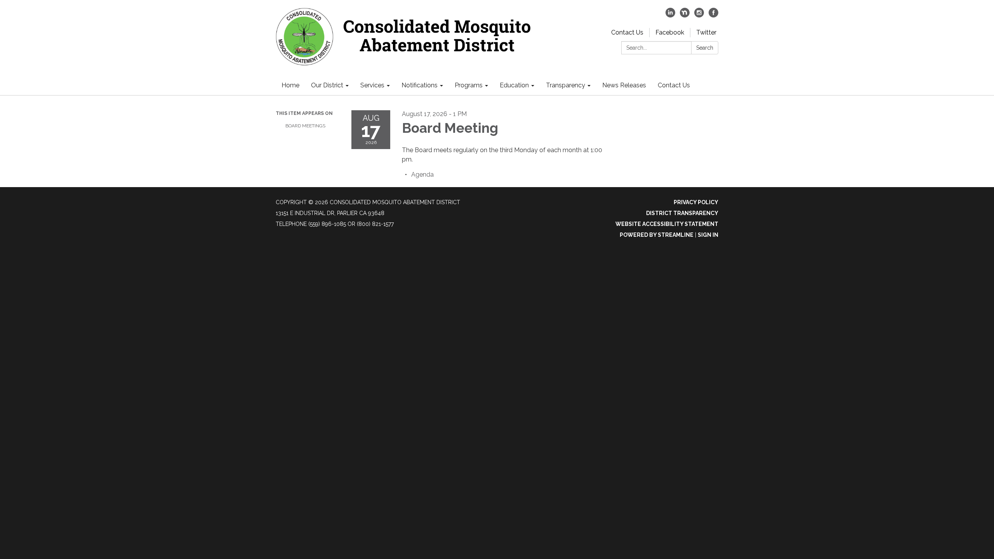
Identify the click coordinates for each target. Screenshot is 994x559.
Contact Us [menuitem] (674, 85)
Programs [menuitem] (469, 85)
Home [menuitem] (290, 85)
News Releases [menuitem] (624, 85)
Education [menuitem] (514, 85)
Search (704, 48)
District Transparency (682, 213)
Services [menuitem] (372, 85)
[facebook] (713, 15)
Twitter (706, 32)
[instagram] (699, 15)
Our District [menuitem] (327, 85)
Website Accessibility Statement (666, 224)
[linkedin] (670, 15)
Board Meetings (305, 125)
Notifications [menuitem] (419, 85)
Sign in (708, 235)
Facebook (669, 32)
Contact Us (627, 32)
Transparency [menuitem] (565, 85)
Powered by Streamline (656, 235)
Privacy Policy (696, 202)
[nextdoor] (685, 15)
